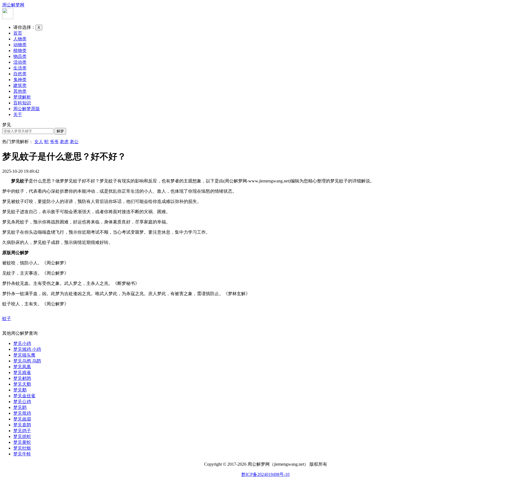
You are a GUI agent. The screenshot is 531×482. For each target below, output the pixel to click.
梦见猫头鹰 (24, 355)
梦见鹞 (20, 407)
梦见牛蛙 (22, 454)
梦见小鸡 (22, 343)
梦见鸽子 (22, 430)
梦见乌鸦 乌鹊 (27, 361)
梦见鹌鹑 (22, 378)
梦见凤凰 (22, 366)
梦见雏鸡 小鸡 (27, 349)
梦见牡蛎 (22, 448)
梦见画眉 (22, 419)
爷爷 (54, 141)
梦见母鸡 (22, 413)
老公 (74, 141)
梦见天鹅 (22, 384)
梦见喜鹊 (22, 424)
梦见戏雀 (22, 372)
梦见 (6, 124)
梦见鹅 (20, 390)
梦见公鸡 (22, 401)
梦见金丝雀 (24, 395)
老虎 (64, 141)
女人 (38, 141)
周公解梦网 (13, 4)
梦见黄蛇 (22, 442)
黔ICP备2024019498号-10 (265, 474)
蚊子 (6, 318)
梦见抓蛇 (22, 436)
